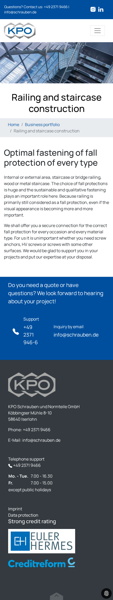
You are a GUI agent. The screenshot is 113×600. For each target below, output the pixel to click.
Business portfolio (42, 124)
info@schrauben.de (20, 12)
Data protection (23, 515)
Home (13, 124)
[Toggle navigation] (97, 30)
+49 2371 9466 (56, 6)
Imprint (15, 509)
